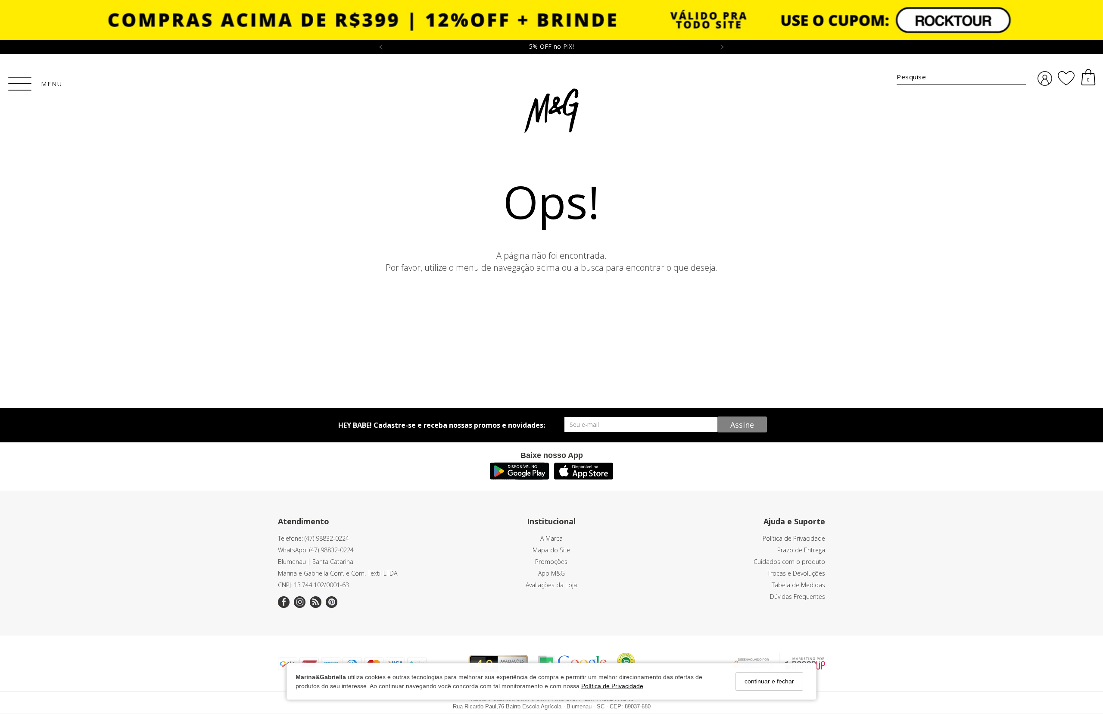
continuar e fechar (769, 681)
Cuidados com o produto (789, 561)
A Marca (551, 538)
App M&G (551, 573)
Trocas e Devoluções (796, 573)
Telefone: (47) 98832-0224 (313, 538)
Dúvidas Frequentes (797, 596)
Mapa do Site (551, 550)
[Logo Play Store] (519, 477)
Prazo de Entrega (801, 550)
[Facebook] (284, 602)
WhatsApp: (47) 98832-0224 (316, 550)
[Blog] (315, 602)
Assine (742, 425)
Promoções (551, 561)
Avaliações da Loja (551, 585)
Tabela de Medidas (798, 585)
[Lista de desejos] (1066, 78)
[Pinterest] (331, 602)
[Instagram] (299, 602)
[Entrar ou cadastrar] (1045, 79)
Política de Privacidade (612, 685)
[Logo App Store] (584, 477)
